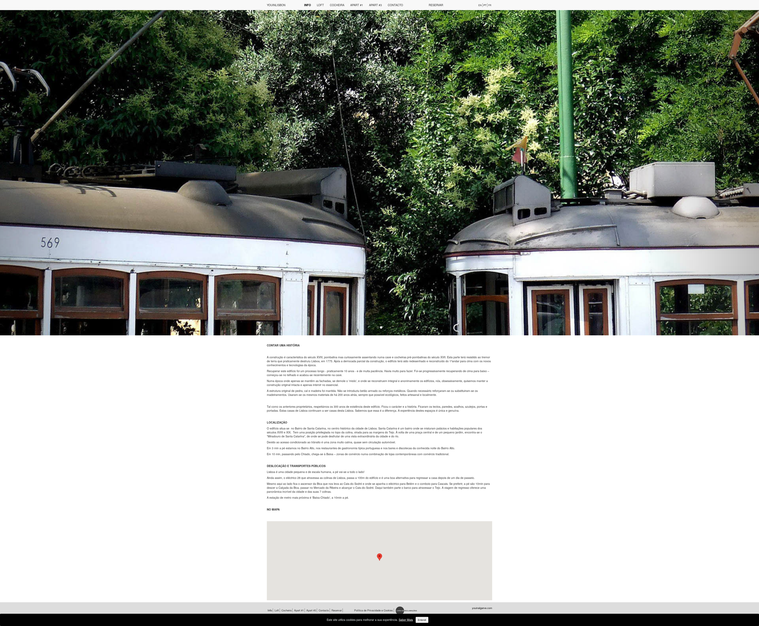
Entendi (422, 619)
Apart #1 (356, 5)
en (480, 5)
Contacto (395, 5)
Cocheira (337, 5)
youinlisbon (276, 5)
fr (489, 5)
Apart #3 (375, 5)
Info (307, 5)
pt (484, 5)
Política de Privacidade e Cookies (373, 610)
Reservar (436, 5)
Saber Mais (406, 620)
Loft (320, 5)
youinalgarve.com (482, 608)
